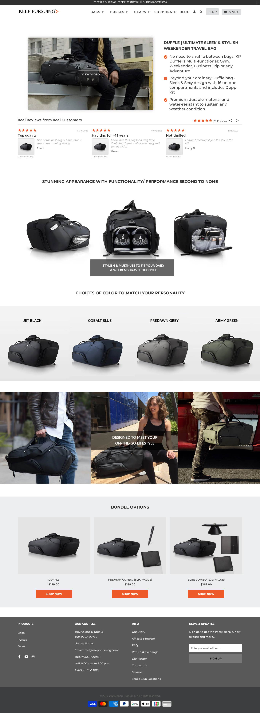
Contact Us (139, 665)
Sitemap (138, 672)
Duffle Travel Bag (25, 157)
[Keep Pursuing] (39, 10)
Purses (22, 639)
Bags (21, 632)
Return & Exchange (145, 652)
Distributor (139, 658)
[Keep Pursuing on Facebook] (20, 657)
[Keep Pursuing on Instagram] (33, 657)
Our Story (138, 632)
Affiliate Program (143, 638)
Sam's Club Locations (146, 679)
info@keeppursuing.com (101, 650)
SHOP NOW (54, 594)
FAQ (135, 645)
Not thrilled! (176, 135)
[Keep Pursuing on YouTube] (27, 657)
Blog (185, 12)
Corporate (165, 12)
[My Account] (194, 12)
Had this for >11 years (110, 135)
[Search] (201, 12)
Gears (22, 646)
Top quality (27, 135)
